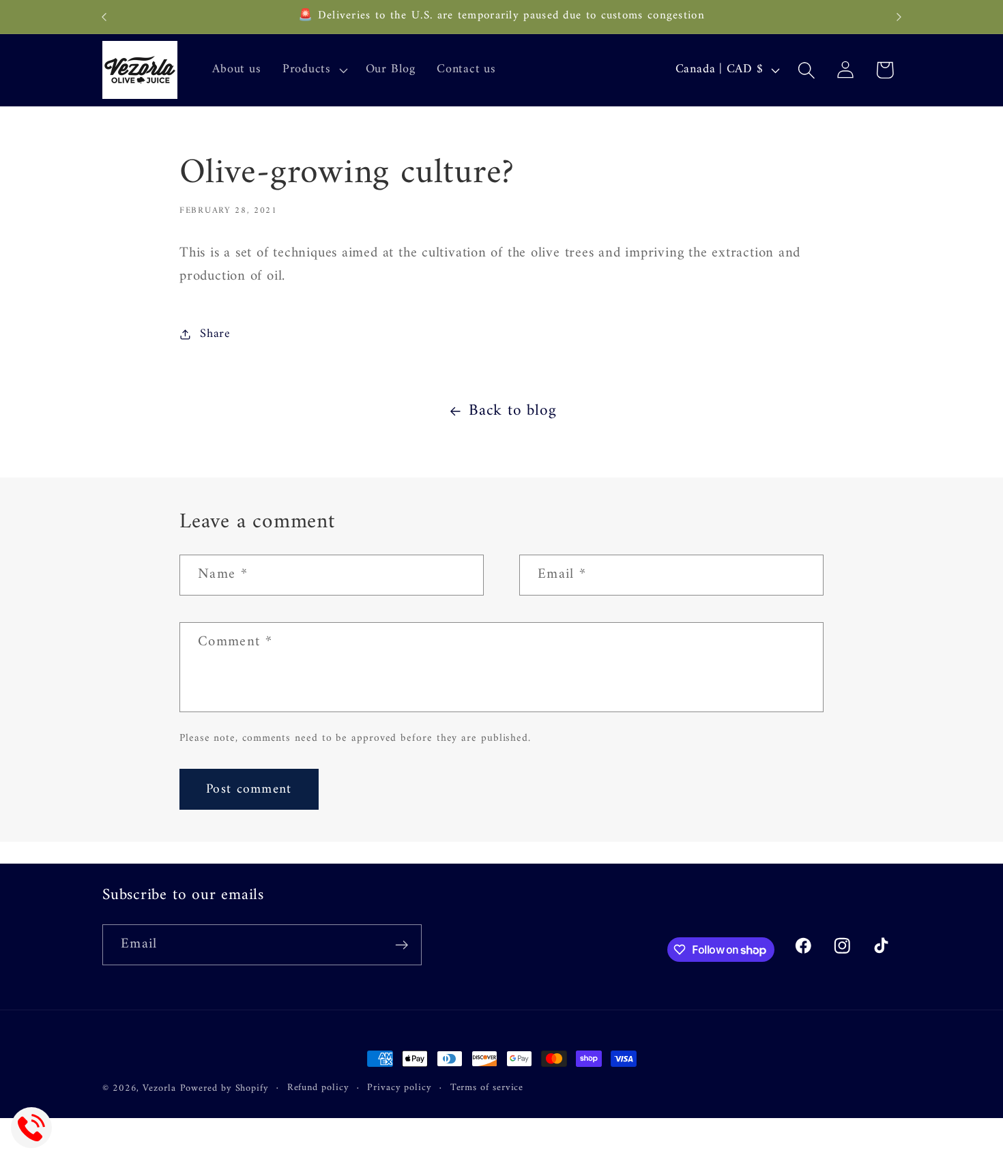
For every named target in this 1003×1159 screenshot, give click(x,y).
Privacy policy (399, 1088)
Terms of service (487, 1088)
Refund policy (318, 1088)
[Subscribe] (401, 945)
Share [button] (215, 334)
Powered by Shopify (224, 1088)
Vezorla (159, 1088)
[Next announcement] (899, 16)
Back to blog (512, 411)
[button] (313, 70)
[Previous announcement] (104, 16)
